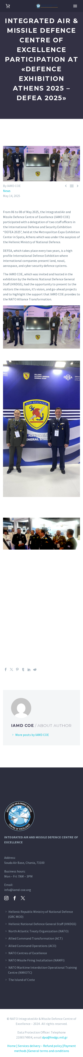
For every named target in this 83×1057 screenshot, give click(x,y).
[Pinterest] (17, 669)
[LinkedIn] (29, 669)
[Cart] (7, 6)
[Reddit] (34, 669)
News (6, 191)
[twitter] (23, 898)
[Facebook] (5, 669)
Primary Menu (75, 6)
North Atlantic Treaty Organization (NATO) (38, 931)
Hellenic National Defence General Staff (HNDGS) (42, 924)
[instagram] (6, 898)
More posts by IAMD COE (32, 735)
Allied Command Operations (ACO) (32, 946)
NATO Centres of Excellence (27, 953)
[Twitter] (11, 669)
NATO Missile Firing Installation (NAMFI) (36, 960)
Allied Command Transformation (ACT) (35, 938)
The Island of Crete (21, 980)
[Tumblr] (23, 669)
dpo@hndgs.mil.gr (54, 1037)
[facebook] (14, 898)
